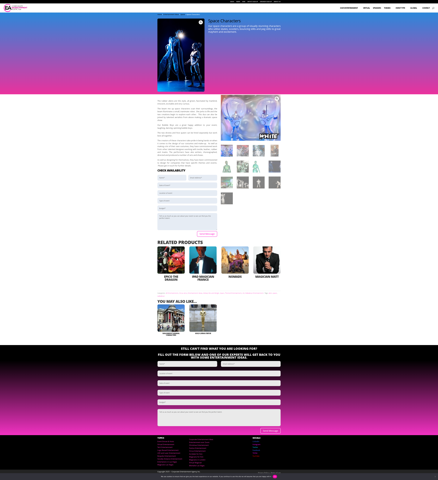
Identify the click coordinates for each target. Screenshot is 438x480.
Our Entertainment (349, 8)
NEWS (238, 2)
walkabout (161, 296)
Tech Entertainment (164, 447)
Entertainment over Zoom (199, 442)
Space (182, 14)
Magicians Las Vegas (165, 464)
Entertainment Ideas (171, 14)
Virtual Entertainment (165, 444)
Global (413, 8)
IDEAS (232, 2)
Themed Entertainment (233, 293)
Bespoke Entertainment (166, 456)
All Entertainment (172, 293)
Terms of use (276, 473)
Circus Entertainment (197, 451)
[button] (201, 22)
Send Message (207, 233)
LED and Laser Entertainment (168, 453)
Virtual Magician (195, 462)
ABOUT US (277, 2)
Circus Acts (183, 293)
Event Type (400, 8)
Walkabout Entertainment (254, 293)
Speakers (377, 8)
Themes (387, 8)
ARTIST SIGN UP (252, 2)
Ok (275, 476)
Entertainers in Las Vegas (167, 462)
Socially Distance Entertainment (169, 459)
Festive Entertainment (197, 448)
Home (159, 14)
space (275, 293)
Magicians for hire (196, 457)
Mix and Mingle (213, 293)
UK (243, 293)
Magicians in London (197, 460)
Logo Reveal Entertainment (168, 450)
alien (270, 293)
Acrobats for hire (195, 454)
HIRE (243, 2)
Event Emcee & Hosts (165, 441)
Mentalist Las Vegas (197, 465)
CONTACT (426, 8)
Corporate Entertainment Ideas (201, 439)
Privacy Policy (263, 473)
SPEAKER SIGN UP (266, 2)
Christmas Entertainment (199, 445)
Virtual (366, 8)
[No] (435, 476)
